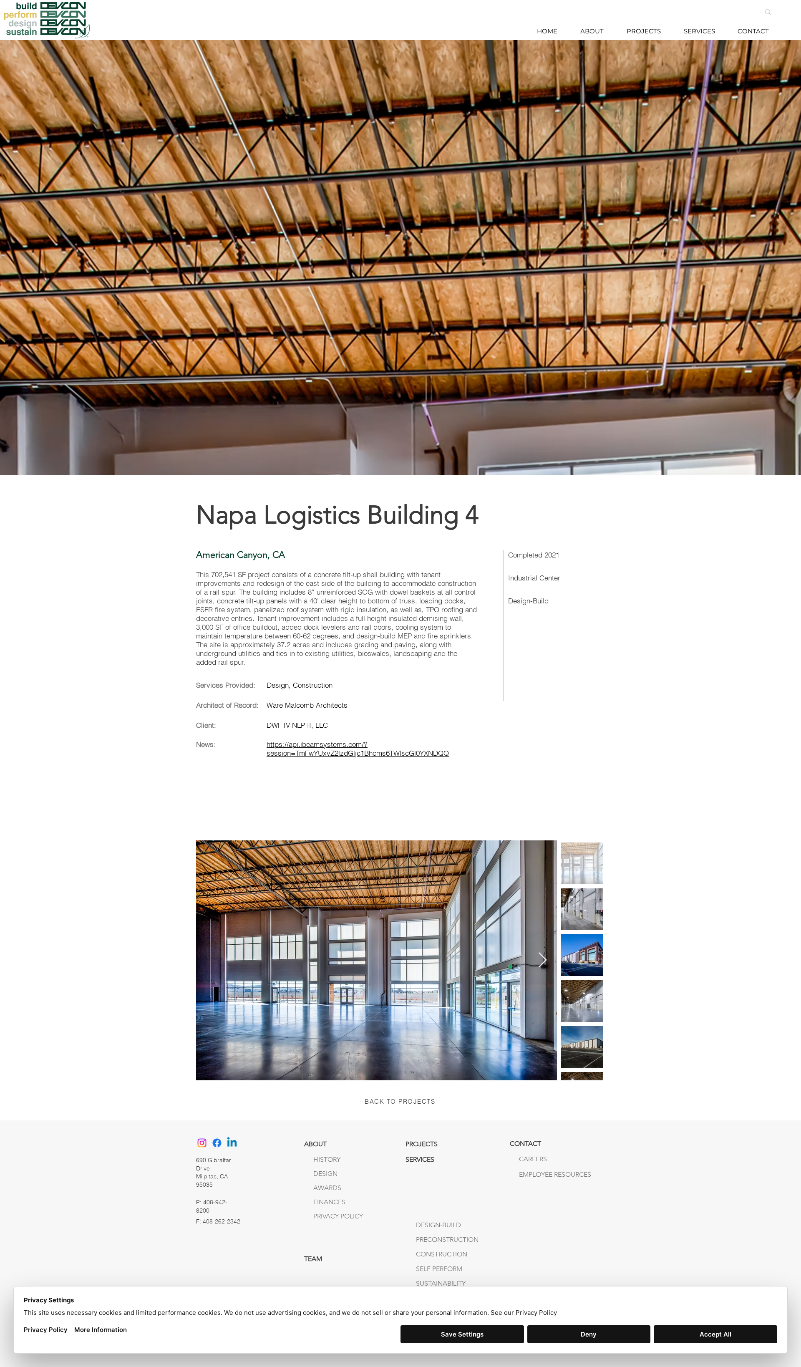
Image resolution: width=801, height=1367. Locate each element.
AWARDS (327, 1188)
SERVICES (420, 1159)
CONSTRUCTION (441, 1254)
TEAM (313, 1259)
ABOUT (315, 1144)
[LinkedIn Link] (232, 1143)
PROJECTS (422, 1144)
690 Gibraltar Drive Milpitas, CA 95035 (213, 1172)
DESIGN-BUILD (438, 1225)
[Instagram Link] (202, 1143)
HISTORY (326, 1159)
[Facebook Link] (217, 1143)
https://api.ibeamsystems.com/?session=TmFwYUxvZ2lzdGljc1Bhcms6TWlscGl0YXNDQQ (358, 748)
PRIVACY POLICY (338, 1216)
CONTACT (525, 1143)
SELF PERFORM (439, 1269)
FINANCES (329, 1202)
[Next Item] (542, 960)
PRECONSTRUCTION (447, 1239)
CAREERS (533, 1159)
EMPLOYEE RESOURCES (536, 1174)
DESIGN (325, 1174)
